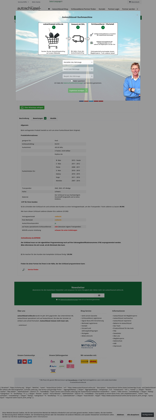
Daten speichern (79, 81)
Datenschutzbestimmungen (73, 83)
